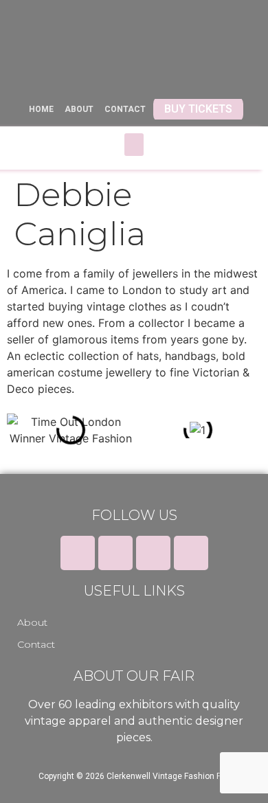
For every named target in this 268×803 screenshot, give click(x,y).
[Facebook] (77, 553)
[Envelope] (191, 553)
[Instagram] (153, 553)
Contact (36, 644)
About (32, 622)
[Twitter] (115, 553)
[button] (134, 144)
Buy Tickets (198, 108)
